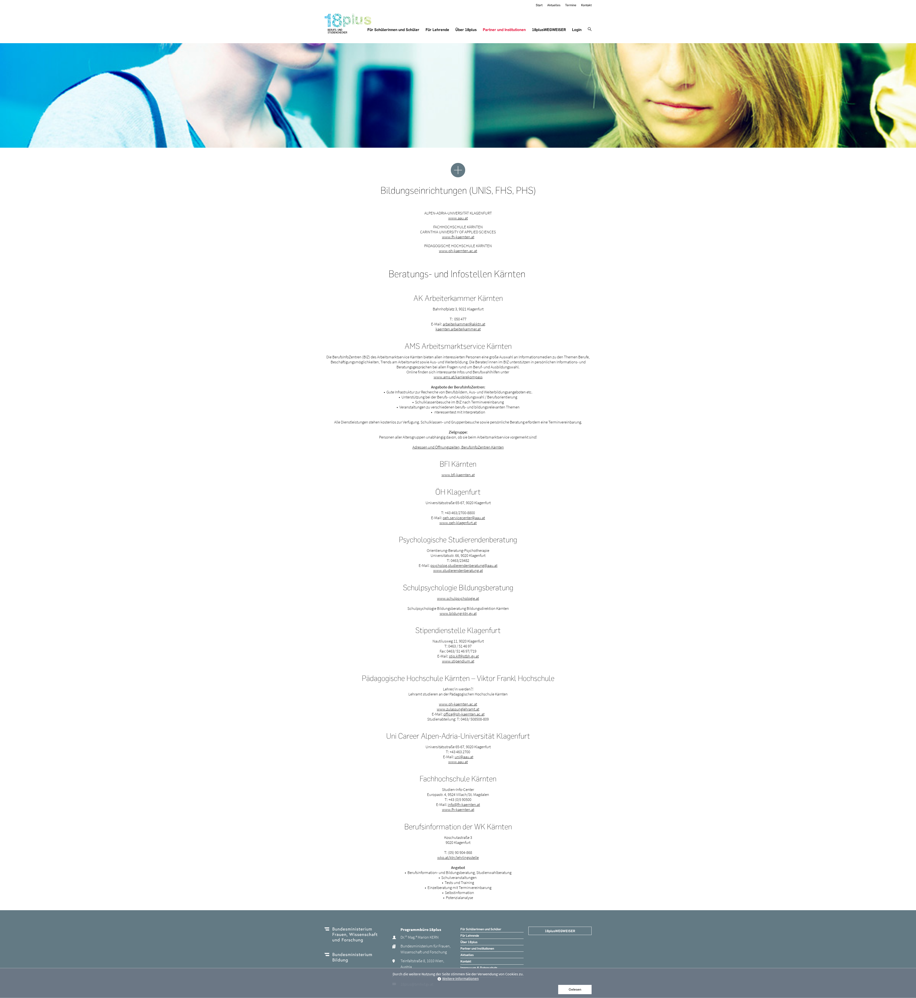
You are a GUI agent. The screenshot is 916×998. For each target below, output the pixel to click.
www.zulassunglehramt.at (458, 709)
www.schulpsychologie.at (458, 598)
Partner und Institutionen (504, 29)
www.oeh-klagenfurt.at (458, 522)
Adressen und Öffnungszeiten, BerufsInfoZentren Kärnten (458, 447)
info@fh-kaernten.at (464, 804)
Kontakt (586, 5)
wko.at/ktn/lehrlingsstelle (458, 857)
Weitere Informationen (460, 978)
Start (539, 5)
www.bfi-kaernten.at (458, 474)
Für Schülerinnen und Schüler (393, 29)
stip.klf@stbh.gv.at (464, 656)
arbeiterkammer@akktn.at (464, 324)
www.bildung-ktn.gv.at (458, 613)
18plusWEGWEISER (549, 29)
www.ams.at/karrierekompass (458, 377)
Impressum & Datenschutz (478, 968)
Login (577, 29)
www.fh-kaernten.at (458, 237)
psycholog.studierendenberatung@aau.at (463, 565)
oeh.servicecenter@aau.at (464, 517)
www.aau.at (458, 218)
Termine (570, 5)
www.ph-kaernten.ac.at (458, 250)
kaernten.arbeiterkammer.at (458, 329)
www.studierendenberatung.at (458, 570)
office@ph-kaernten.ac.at (463, 714)
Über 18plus (466, 29)
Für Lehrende (437, 29)
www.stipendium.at (458, 661)
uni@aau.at (464, 756)
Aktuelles (553, 5)
